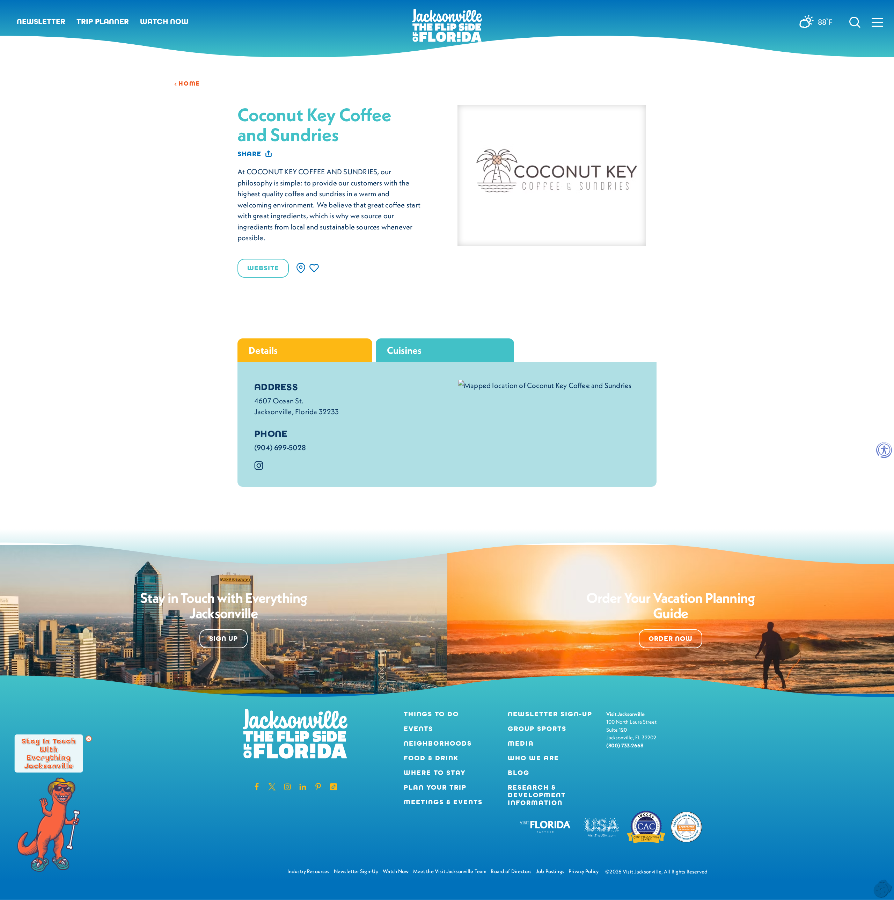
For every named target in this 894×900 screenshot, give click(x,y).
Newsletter (41, 21)
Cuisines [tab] (404, 350)
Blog (518, 772)
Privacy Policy (584, 871)
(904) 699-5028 (280, 447)
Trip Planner (102, 21)
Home (189, 83)
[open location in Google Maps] (545, 384)
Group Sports (537, 729)
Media (521, 743)
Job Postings (550, 871)
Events (418, 729)
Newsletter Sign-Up (550, 714)
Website (263, 268)
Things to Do (431, 714)
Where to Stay (435, 772)
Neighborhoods (438, 743)
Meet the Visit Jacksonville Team (450, 871)
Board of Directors (511, 871)
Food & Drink (431, 758)
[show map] (300, 268)
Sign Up (223, 638)
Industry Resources (308, 871)
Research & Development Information (537, 795)
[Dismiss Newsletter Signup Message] (89, 739)
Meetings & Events (443, 802)
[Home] (447, 28)
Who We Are (533, 758)
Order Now (670, 638)
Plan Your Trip (435, 787)
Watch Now (164, 21)
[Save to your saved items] (314, 268)
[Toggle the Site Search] (854, 21)
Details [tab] (263, 350)
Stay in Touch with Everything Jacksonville (49, 753)
